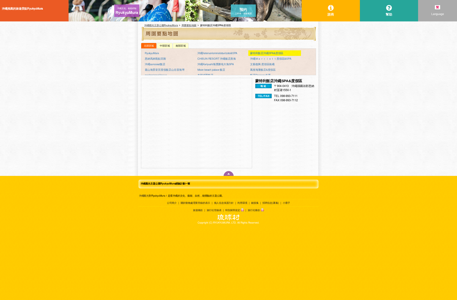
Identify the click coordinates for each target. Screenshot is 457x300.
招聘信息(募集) (270, 202)
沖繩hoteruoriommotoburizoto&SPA (217, 53)
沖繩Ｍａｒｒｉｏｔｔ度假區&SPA (270, 58)
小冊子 (286, 202)
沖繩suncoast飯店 (155, 64)
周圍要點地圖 (189, 25)
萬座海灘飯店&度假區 (263, 69)
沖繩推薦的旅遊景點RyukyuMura (22, 8)
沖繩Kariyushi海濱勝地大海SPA (215, 64)
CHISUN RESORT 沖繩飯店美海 (216, 58)
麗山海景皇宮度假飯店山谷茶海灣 (164, 69)
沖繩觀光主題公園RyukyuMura (161, 25)
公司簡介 (172, 202)
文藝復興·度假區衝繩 (262, 64)
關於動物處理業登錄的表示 (195, 202)
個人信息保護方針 (224, 202)
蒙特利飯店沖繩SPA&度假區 (266, 53)
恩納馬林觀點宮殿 (155, 58)
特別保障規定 (232, 210)
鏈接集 (254, 202)
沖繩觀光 (144, 195)
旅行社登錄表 (214, 210)
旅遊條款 (198, 210)
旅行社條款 (254, 210)
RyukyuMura (152, 53)
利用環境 (242, 202)
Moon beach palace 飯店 (211, 69)
